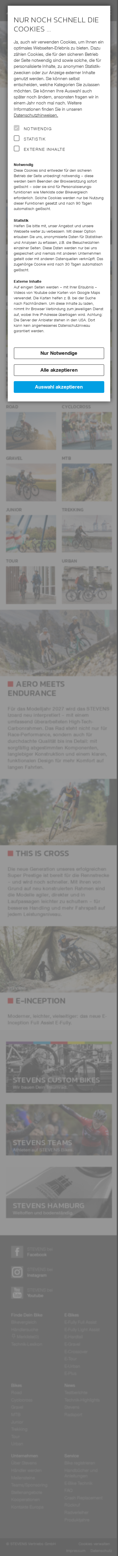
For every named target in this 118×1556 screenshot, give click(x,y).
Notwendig (38, 128)
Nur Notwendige (58, 353)
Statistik (35, 139)
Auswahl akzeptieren (59, 387)
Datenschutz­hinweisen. (36, 115)
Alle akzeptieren (59, 370)
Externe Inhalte (44, 149)
